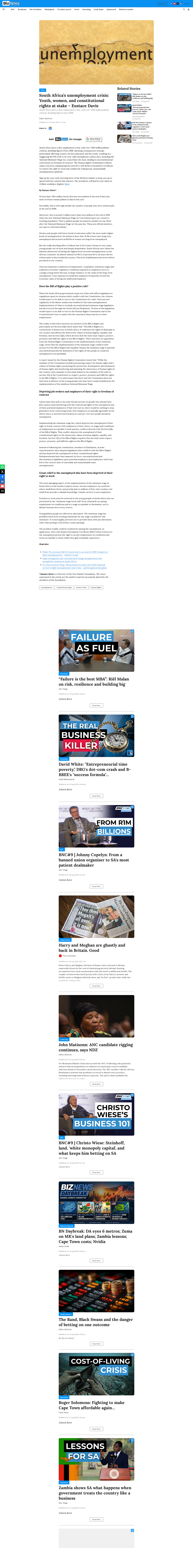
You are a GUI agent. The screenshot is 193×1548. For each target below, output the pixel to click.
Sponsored (111, 9)
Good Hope (98, 9)
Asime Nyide (64, 1246)
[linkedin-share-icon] (2, 482)
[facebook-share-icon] (2, 477)
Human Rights (96, 587)
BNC (13, 9)
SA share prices (64, 9)
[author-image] (60, 955)
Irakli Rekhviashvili (66, 779)
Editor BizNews (45, 118)
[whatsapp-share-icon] (2, 468)
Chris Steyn (64, 1412)
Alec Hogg (63, 689)
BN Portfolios (35, 9)
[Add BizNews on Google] (77, 139)
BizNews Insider (126, 9)
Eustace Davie (81, 587)
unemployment (46, 587)
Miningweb (49, 9)
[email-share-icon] (2, 487)
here (67, 184)
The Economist (69, 956)
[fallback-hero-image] (124, 97)
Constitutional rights (64, 587)
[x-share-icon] (2, 473)
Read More (96, 705)
